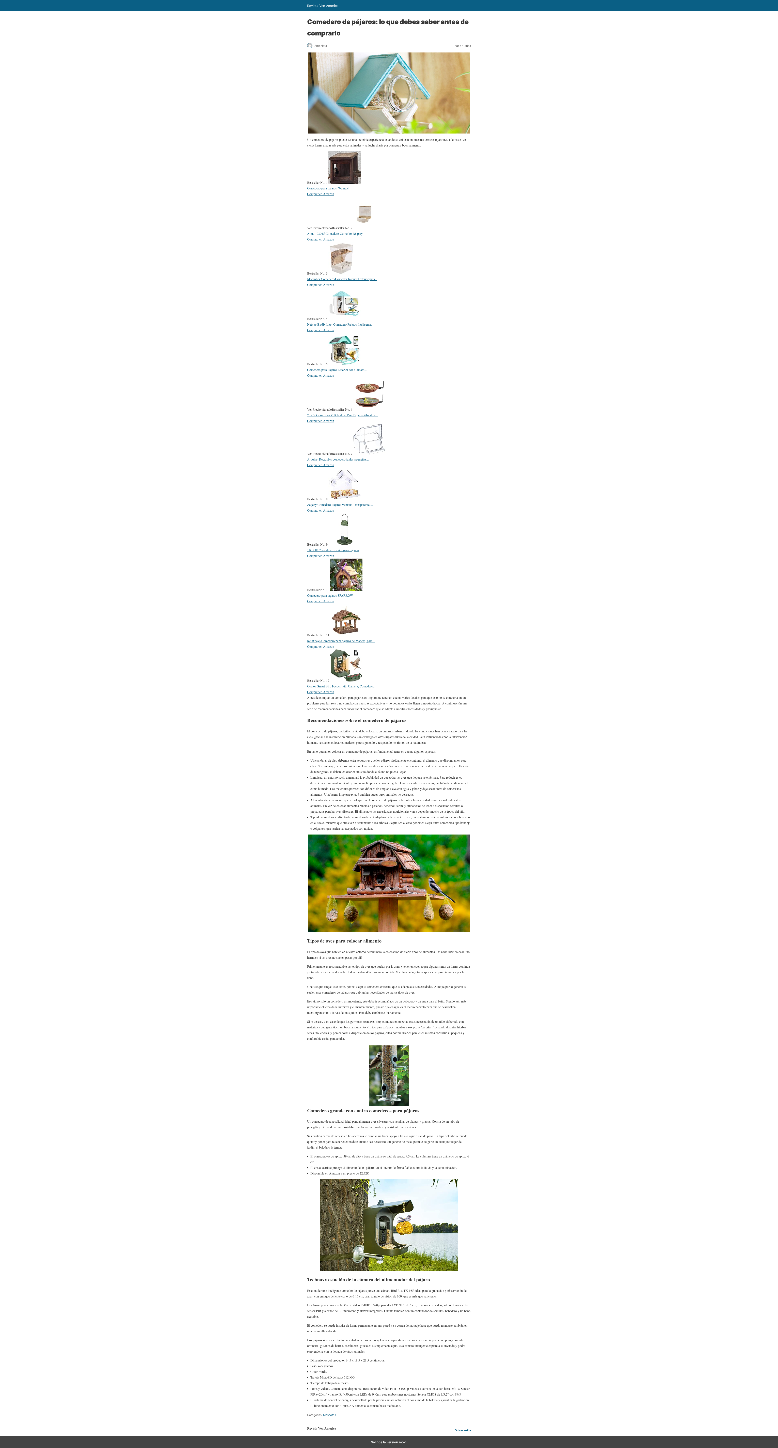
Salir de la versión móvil (389, 1442)
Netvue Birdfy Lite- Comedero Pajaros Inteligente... (340, 324)
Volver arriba (463, 1430)
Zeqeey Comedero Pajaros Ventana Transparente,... (340, 504)
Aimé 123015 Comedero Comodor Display (335, 233)
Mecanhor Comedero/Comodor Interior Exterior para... (342, 279)
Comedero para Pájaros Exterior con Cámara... (337, 370)
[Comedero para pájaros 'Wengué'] (344, 182)
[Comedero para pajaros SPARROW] (346, 590)
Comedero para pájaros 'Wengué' (328, 188)
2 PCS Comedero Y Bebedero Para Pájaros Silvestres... (342, 415)
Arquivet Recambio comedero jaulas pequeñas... (338, 459)
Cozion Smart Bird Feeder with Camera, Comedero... (341, 686)
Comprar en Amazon (320, 194)
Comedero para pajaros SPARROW (330, 595)
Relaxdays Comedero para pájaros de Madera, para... (341, 641)
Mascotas (329, 1415)
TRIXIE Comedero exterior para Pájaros (333, 550)
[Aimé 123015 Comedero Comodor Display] (364, 228)
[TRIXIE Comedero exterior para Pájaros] (344, 544)
